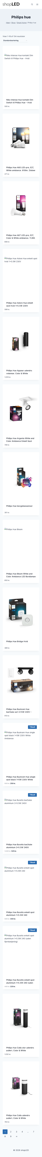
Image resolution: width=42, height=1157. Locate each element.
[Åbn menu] (37, 4)
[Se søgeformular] (32, 4)
